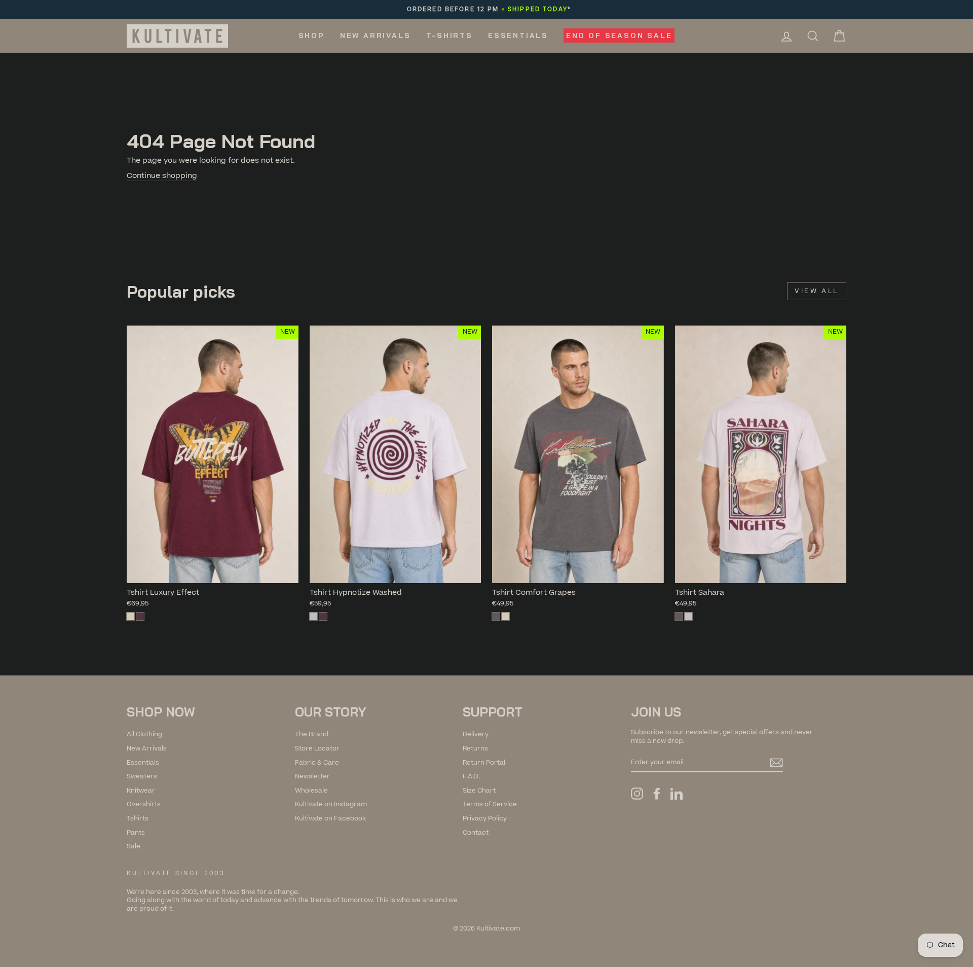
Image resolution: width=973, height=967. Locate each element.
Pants (136, 832)
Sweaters (142, 776)
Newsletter (312, 776)
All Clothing (144, 734)
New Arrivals (375, 35)
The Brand (311, 734)
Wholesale (311, 790)
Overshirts (144, 804)
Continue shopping (162, 176)
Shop (311, 35)
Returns (475, 748)
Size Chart (479, 790)
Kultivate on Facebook (330, 818)
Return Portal (484, 762)
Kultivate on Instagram (331, 804)
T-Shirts (449, 35)
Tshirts (137, 818)
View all (817, 291)
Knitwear (141, 790)
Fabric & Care (317, 762)
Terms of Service (490, 804)
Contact (476, 832)
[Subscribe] (776, 763)
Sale (133, 846)
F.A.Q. (471, 776)
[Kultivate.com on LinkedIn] (676, 793)
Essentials (518, 35)
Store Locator (317, 748)
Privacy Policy (485, 818)
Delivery (476, 734)
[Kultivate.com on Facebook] (657, 793)
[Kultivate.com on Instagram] (637, 793)
